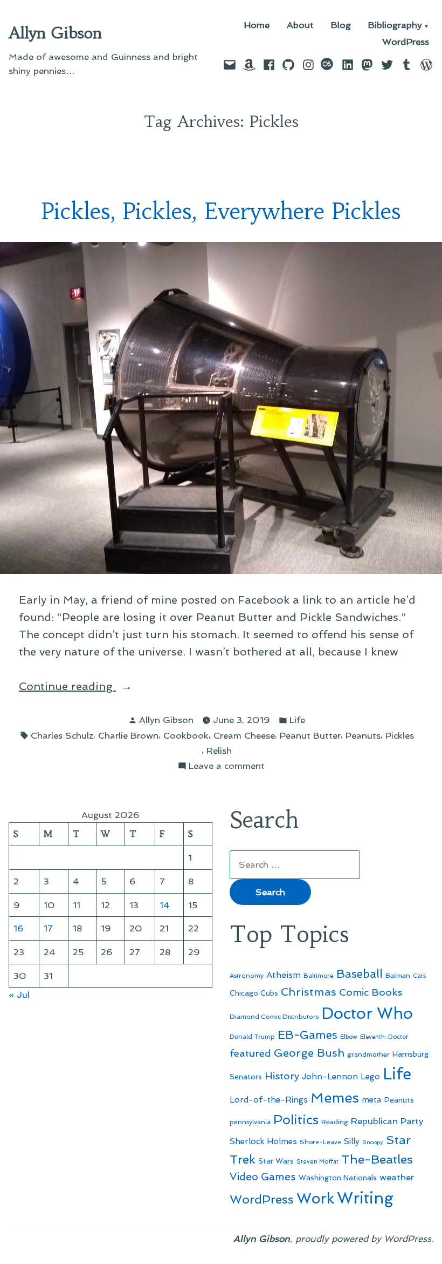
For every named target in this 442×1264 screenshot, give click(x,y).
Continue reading (98, 687)
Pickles (399, 735)
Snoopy (372, 1142)
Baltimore (318, 975)
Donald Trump (252, 1036)
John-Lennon (330, 1077)
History (282, 1076)
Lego (370, 1077)
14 (165, 905)
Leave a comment (227, 766)
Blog (341, 26)
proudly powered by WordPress (363, 1238)
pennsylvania (250, 1122)
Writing (365, 1198)
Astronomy (247, 975)
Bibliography (395, 26)
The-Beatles (377, 1159)
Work (315, 1198)
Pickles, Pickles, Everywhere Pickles (221, 211)
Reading (334, 1122)
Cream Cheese (244, 735)
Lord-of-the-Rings (269, 1100)
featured (250, 1053)
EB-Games (307, 1035)
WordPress (405, 41)
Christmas (308, 991)
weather (396, 1177)
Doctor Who (367, 1013)
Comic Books (370, 992)
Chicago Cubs (254, 993)
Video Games (263, 1177)
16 (18, 928)
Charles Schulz (62, 735)
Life (297, 719)
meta (372, 1100)
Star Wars (276, 1161)
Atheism (283, 975)
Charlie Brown (128, 735)
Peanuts (363, 735)
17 (48, 928)
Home (257, 26)
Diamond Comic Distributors (274, 1016)
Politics (296, 1119)
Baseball (359, 974)
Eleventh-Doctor (384, 1036)
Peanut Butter (310, 735)
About (300, 26)
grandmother (368, 1054)
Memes (334, 1098)
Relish (219, 750)
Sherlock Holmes (263, 1141)
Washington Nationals (338, 1177)
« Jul (19, 994)
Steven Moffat (317, 1161)
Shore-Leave (320, 1142)
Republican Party (387, 1121)
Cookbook (186, 735)
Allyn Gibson (55, 33)
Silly (352, 1141)
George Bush (309, 1052)
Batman (397, 975)
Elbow (348, 1036)
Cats (419, 975)
